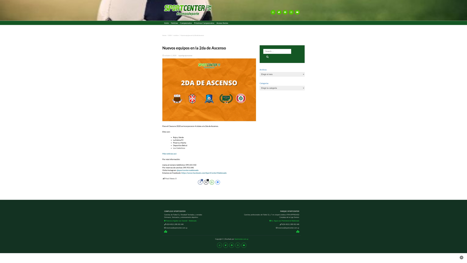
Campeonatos (186, 23)
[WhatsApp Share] (212, 182)
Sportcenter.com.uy (241, 239)
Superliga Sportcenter (185, 55)
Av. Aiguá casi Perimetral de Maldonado (285, 221)
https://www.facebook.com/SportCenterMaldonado (204, 173)
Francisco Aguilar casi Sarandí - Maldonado (181, 221)
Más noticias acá (169, 153)
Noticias (174, 23)
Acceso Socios (222, 23)
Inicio (166, 23)
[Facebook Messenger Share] (217, 182)
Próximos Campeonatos (204, 23)
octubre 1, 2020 (170, 55)
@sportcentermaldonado (187, 170)
